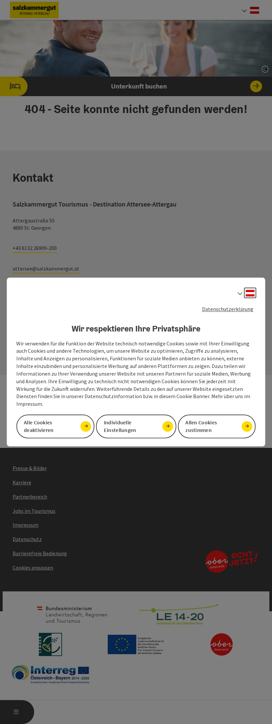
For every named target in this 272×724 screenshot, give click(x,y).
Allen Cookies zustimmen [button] (201, 426)
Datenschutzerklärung (227, 309)
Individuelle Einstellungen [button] (120, 426)
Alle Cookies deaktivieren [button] (39, 426)
